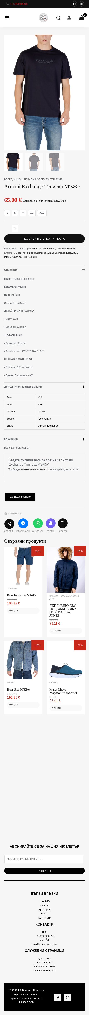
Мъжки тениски (24, 179)
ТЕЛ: (44, 932)
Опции (14, 610)
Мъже (8, 179)
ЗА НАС (44, 905)
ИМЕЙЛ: (44, 940)
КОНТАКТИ (44, 917)
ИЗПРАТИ (44, 870)
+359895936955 (44, 936)
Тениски (56, 179)
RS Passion (24, 990)
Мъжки (7, 257)
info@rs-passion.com (45, 944)
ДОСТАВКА (44, 958)
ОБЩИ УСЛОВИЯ (44, 966)
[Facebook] (74, 4)
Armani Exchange (56, 253)
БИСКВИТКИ (44, 962)
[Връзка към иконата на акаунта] (69, 18)
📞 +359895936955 (17, 3)
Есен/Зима (72, 253)
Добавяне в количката (44, 238)
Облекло (43, 179)
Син (25, 257)
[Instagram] (81, 4)
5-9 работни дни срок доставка (30, 253)
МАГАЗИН (45, 909)
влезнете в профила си (34, 469)
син (40, 404)
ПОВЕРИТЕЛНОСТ (44, 970)
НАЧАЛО (45, 901)
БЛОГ (44, 913)
